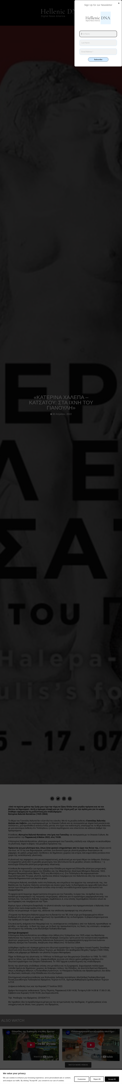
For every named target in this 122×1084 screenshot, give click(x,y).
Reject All (97, 1079)
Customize (82, 1079)
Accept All (112, 1079)
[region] (61, 1077)
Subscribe (98, 59)
